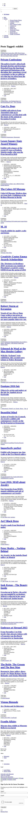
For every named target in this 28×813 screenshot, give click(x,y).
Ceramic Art (13, 25)
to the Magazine (7, 774)
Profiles (5, 19)
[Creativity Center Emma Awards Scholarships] (14, 252)
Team (5, 757)
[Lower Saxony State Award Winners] (14, 137)
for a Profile (5, 775)
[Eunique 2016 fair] (14, 382)
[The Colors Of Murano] (14, 184)
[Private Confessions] (14, 54)
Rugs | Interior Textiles (15, 24)
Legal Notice (7, 770)
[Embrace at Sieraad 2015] (14, 623)
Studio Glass (13, 28)
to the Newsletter (7, 776)
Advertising (6, 764)
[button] (3, 811)
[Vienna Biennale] (14, 698)
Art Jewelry (13, 31)
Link (5, 95)
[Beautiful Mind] (14, 408)
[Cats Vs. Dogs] (14, 101)
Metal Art (12, 27)
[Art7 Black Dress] (14, 517)
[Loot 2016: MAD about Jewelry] (14, 477)
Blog (5, 17)
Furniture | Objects (14, 21)
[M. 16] (14, 222)
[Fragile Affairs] (14, 717)
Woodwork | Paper (14, 30)
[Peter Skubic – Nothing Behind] (14, 544)
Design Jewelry (14, 32)
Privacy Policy (7, 771)
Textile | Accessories (15, 34)
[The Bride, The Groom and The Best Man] (14, 660)
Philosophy (6, 756)
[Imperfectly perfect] (14, 443)
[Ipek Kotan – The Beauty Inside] (14, 581)
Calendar (6, 35)
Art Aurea (6, 14)
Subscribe (6, 37)
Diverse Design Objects (16, 20)
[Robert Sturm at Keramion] (14, 302)
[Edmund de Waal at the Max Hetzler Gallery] (14, 343)
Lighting (12, 23)
